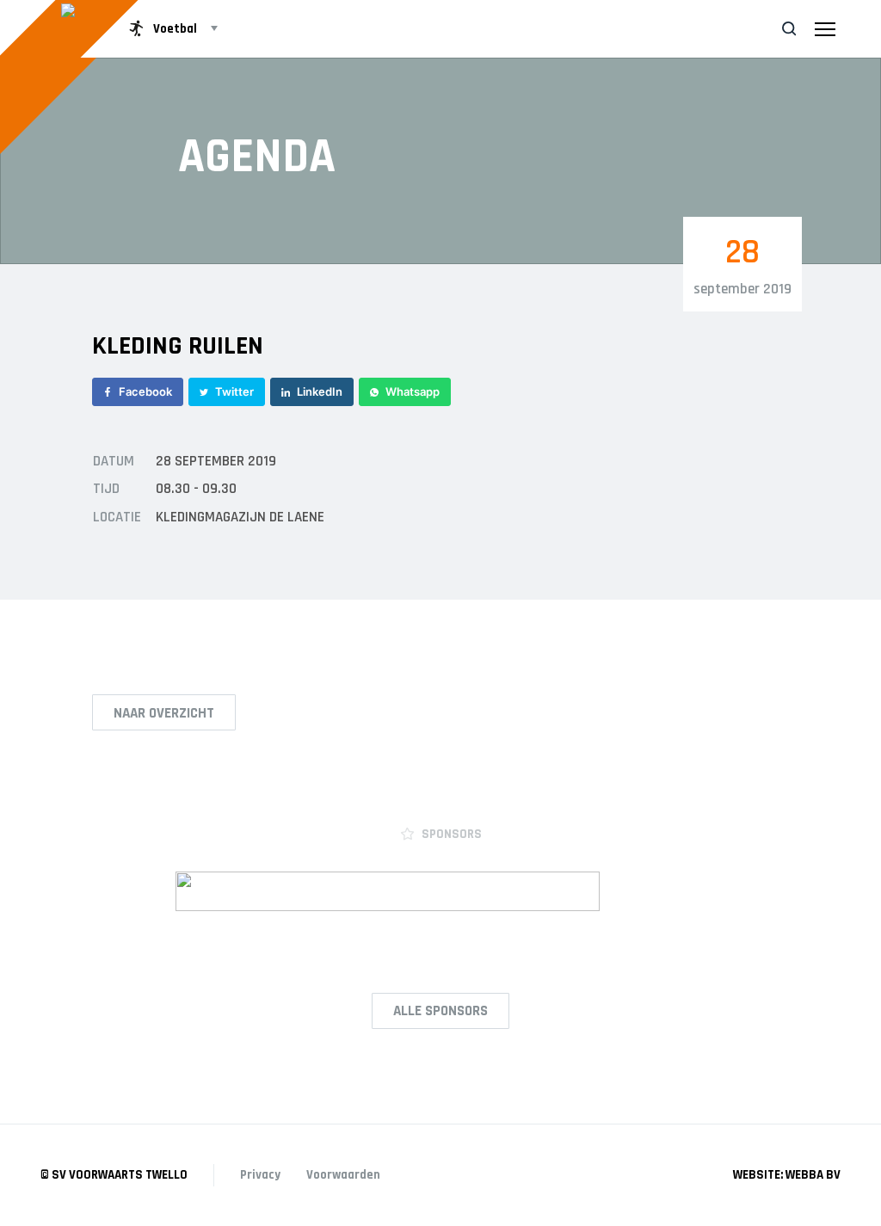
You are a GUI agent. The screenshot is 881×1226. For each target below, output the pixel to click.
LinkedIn (319, 391)
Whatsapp (412, 391)
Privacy (260, 1175)
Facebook (145, 391)
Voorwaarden (343, 1175)
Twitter (234, 391)
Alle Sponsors (440, 1010)
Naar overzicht (164, 713)
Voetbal (175, 29)
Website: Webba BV (787, 1175)
